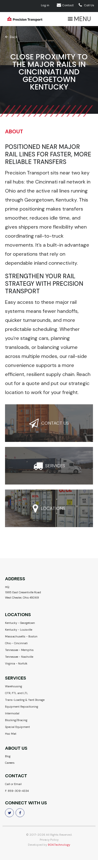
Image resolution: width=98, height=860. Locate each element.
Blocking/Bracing (16, 720)
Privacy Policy (49, 840)
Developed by (49, 845)
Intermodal (12, 713)
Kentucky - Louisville (18, 629)
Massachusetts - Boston (21, 636)
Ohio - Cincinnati (16, 643)
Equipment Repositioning (21, 706)
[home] (24, 19)
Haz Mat (10, 733)
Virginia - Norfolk (16, 663)
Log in (45, 5)
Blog (8, 756)
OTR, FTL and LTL (16, 693)
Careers (10, 763)
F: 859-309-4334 (17, 791)
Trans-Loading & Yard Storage (24, 700)
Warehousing (13, 686)
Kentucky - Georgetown (20, 623)
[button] (78, 19)
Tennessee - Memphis (19, 650)
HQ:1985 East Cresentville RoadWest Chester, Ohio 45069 (23, 592)
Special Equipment (17, 727)
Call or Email (13, 784)
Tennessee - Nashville (19, 656)
